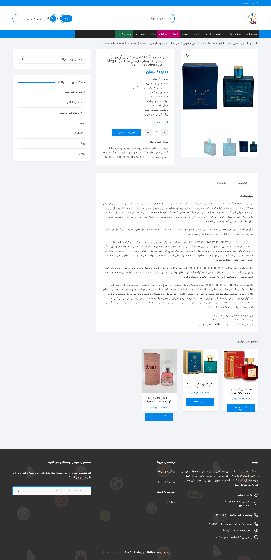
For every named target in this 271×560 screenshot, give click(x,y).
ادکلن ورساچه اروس (147, 148)
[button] (187, 55)
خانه (256, 43)
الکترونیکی (79, 133)
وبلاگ (153, 34)
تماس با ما (140, 34)
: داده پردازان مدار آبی (112, 552)
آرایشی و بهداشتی (168, 34)
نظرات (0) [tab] (221, 183)
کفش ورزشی (234, 34)
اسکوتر (185, 34)
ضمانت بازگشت (166, 492)
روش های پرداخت (165, 472)
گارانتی (171, 502)
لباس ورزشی (214, 34)
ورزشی (81, 154)
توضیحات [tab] (242, 183)
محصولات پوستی (69, 113)
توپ (198, 34)
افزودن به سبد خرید (126, 132)
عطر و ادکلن (224, 43)
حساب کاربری (124, 34)
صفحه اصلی (251, 34)
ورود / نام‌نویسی (249, 3)
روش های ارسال (166, 482)
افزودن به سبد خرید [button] (240, 408)
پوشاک (81, 143)
